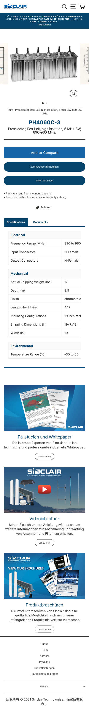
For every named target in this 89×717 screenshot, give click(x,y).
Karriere (44, 655)
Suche (44, 643)
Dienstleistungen (44, 668)
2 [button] (47, 104)
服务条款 (44, 686)
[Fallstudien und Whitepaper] (44, 408)
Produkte (44, 661)
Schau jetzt (44, 542)
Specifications (16, 222)
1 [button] (43, 103)
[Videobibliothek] (44, 490)
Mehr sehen (44, 456)
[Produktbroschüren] (44, 576)
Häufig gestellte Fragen (44, 673)
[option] (44, 20)
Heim (10, 109)
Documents (40, 222)
